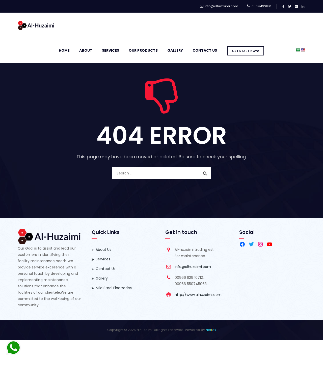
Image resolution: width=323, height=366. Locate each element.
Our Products (143, 50)
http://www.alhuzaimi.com (198, 294)
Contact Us (205, 50)
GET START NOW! (245, 51)
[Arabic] (298, 50)
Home (64, 50)
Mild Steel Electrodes (114, 287)
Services (110, 50)
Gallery (102, 278)
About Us (103, 249)
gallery (175, 50)
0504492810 (261, 6)
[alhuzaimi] (36, 25)
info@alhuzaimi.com (221, 6)
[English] (303, 50)
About (85, 50)
